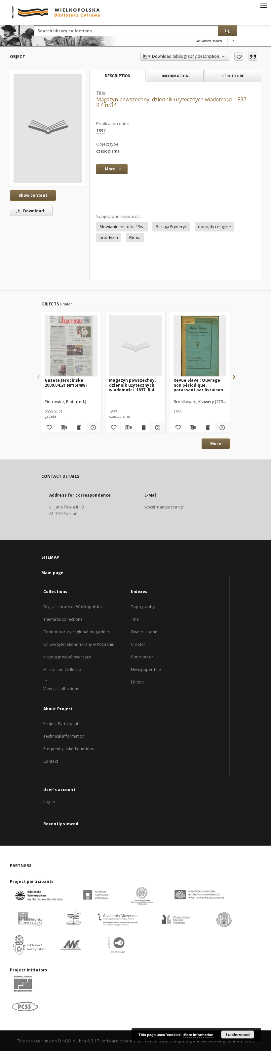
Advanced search (209, 41)
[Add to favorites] (238, 56)
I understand (238, 1034)
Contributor (142, 657)
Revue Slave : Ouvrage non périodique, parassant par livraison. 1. (199, 384)
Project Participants (61, 723)
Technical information (64, 736)
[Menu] (263, 5)
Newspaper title (146, 669)
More (215, 443)
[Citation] (253, 56)
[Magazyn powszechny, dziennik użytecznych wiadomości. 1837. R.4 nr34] (48, 128)
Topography (143, 607)
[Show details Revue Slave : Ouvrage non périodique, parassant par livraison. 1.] (221, 427)
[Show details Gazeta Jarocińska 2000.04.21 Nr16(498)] (92, 427)
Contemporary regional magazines (76, 632)
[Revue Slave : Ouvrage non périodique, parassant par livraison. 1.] (200, 346)
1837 (100, 130)
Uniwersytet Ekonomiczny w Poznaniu (78, 644)
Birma (134, 237)
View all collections (61, 688)
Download (33, 211)
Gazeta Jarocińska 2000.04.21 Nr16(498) (66, 382)
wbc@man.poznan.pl (164, 507)
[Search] (227, 30)
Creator (138, 644)
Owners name (144, 632)
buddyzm (108, 237)
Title (135, 619)
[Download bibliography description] (63, 427)
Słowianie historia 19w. (121, 226)
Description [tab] (117, 76)
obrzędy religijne (214, 226)
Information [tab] (175, 75)
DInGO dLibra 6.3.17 (78, 1041)
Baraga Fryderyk (171, 226)
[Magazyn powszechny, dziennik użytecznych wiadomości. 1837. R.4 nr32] (135, 346)
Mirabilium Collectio (62, 669)
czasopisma (108, 151)
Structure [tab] (232, 75)
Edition (137, 682)
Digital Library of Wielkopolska (72, 607)
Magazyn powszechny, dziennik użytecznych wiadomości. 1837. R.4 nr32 (132, 384)
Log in (49, 802)
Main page (52, 573)
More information (198, 1034)
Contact (50, 761)
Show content (33, 195)
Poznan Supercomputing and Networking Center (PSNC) (198, 1041)
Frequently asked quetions (68, 749)
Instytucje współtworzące (67, 657)
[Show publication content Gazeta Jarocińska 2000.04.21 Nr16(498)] (78, 427)
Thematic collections (62, 619)
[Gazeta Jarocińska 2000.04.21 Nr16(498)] (71, 346)
